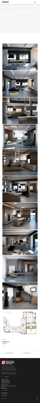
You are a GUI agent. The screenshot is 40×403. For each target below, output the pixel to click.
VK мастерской (4, 384)
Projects (8, 22)
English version (4, 395)
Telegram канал (5, 388)
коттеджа (19, 39)
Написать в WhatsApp (5, 381)
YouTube (3, 387)
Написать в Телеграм (5, 380)
